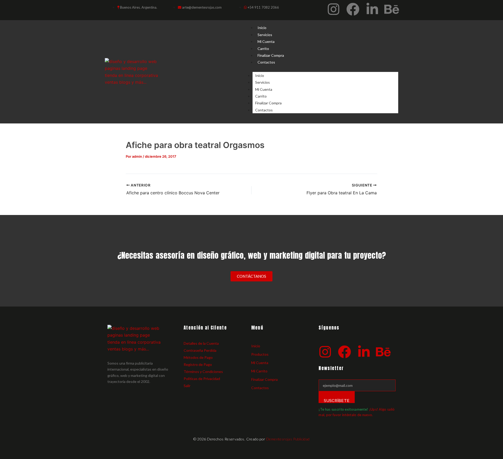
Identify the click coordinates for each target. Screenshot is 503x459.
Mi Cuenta (266, 41)
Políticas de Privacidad (202, 378)
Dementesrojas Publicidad (288, 439)
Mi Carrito (259, 371)
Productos (260, 354)
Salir (187, 385)
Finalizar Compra (271, 55)
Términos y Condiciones (203, 371)
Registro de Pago (198, 364)
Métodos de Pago (198, 357)
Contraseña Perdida (200, 350)
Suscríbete (336, 400)
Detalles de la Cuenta (201, 343)
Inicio (262, 27)
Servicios (265, 34)
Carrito (263, 48)
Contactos (266, 62)
